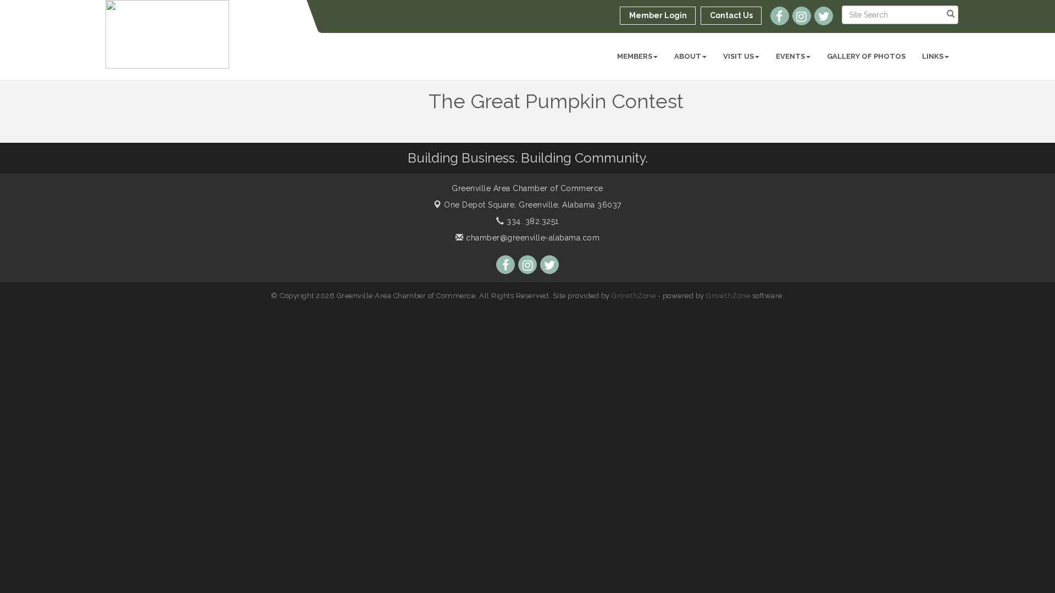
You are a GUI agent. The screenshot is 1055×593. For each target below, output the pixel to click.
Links (932, 56)
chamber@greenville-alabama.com (531, 237)
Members (634, 56)
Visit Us (738, 56)
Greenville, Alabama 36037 (532, 204)
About (687, 56)
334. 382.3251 (531, 221)
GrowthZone (634, 296)
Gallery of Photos (866, 56)
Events (790, 56)
